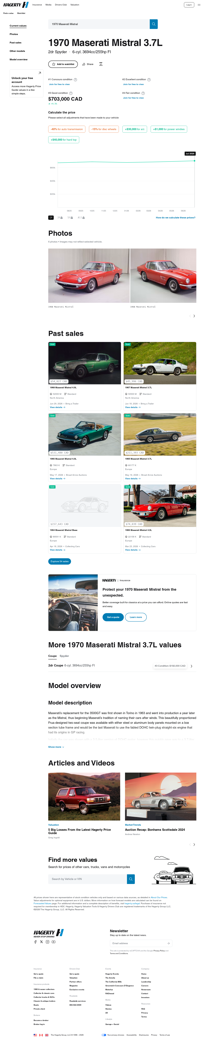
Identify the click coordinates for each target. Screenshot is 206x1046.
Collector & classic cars (44, 993)
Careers (144, 986)
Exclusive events (77, 990)
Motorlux (109, 990)
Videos (108, 1005)
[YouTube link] (54, 942)
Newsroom (146, 990)
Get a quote (113, 617)
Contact (144, 993)
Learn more (136, 617)
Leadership (146, 982)
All (106, 1013)
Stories (108, 1009)
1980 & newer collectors (44, 989)
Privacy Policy (159, 951)
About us (145, 978)
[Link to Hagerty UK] (46, 1035)
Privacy (144, 1013)
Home (143, 974)
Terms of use (165, 1035)
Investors (145, 997)
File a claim (38, 978)
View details (56, 407)
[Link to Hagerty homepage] (49, 933)
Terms (144, 1017)
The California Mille (113, 982)
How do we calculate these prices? (175, 217)
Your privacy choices (115, 1035)
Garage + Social (112, 1024)
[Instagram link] (47, 942)
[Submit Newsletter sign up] (168, 943)
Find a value (8, 13)
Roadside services (78, 1001)
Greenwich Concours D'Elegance (119, 986)
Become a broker (41, 1020)
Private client (39, 1009)
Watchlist (21, 13)
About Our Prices (159, 897)
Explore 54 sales (60, 561)
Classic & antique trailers (44, 1001)
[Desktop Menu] (199, 5)
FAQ (143, 1009)
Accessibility (132, 1035)
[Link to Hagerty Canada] (41, 1035)
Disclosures (144, 1035)
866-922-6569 (75, 1005)
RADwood (109, 993)
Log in (189, 5)
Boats (36, 1005)
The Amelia (110, 978)
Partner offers (76, 982)
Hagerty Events (112, 974)
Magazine (74, 986)
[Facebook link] (35, 942)
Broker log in (39, 1024)
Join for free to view (59, 84)
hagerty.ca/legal (132, 903)
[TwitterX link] (41, 942)
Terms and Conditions (119, 953)
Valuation (73, 978)
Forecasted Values (42, 903)
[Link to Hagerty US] (35, 1035)
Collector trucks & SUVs (44, 997)
